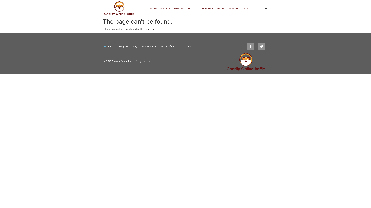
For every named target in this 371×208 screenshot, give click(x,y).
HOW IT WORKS (204, 8)
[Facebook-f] (250, 46)
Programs (179, 8)
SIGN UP (233, 8)
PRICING (221, 8)
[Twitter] (261, 46)
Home (153, 8)
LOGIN (245, 8)
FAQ (190, 8)
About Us (165, 8)
